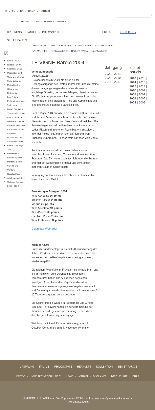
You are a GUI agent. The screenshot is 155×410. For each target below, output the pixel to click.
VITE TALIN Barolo (60, 45)
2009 (142, 90)
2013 (142, 82)
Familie (32, 32)
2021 (117, 73)
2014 (133, 82)
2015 (142, 78)
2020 (108, 77)
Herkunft (108, 32)
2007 (142, 94)
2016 (133, 78)
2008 (133, 94)
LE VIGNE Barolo (103, 45)
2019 (117, 77)
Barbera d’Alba (79, 51)
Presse (25, 21)
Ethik (135, 376)
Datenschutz (119, 376)
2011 (142, 86)
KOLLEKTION (40, 45)
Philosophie (51, 32)
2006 (133, 98)
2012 (133, 86)
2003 (142, 102)
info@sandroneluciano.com (117, 398)
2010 (133, 90)
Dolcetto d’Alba (99, 51)
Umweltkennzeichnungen (50, 21)
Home (31, 11)
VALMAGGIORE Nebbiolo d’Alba (50, 51)
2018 (108, 81)
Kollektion (128, 32)
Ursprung (14, 32)
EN (13, 11)
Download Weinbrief (44, 228)
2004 (133, 102)
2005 (142, 98)
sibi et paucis (17, 40)
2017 (117, 81)
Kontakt (45, 11)
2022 (108, 73)
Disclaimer (99, 376)
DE (21, 11)
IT (6, 11)
